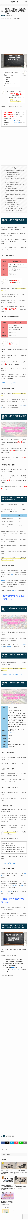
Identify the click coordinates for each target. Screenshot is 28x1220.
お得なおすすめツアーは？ (13, 206)
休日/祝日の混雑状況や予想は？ (14, 174)
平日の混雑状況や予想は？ (13, 172)
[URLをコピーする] (25, 1143)
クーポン (22, 885)
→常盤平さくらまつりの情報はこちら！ (11, 383)
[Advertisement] (14, 35)
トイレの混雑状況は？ (12, 176)
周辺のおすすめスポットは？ (13, 204)
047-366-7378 (11, 732)
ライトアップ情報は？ (12, 200)
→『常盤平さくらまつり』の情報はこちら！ (12, 674)
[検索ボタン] (26, 2)
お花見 (9, 1136)
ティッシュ (21, 405)
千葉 (13, 1136)
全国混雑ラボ (14, 2)
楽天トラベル (17, 122)
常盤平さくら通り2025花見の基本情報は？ (15, 198)
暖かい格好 (8, 646)
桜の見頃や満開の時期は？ (13, 182)
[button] (3, 1143)
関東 (4, 15)
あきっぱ (12, 120)
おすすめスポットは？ (12, 202)
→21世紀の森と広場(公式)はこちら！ (10, 863)
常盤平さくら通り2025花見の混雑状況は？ (15, 170)
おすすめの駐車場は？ (12, 188)
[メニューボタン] (2, 2)
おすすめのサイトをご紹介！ (16, 1210)
